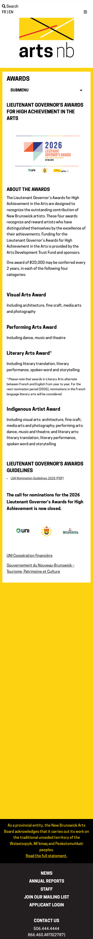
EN (11, 12)
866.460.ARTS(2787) (46, 935)
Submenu (19, 90)
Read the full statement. (46, 856)
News (46, 874)
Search (12, 7)
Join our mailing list (46, 897)
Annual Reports (46, 881)
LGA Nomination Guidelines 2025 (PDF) (37, 478)
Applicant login (46, 905)
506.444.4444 (46, 929)
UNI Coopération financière (29, 556)
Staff (47, 890)
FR (4, 12)
